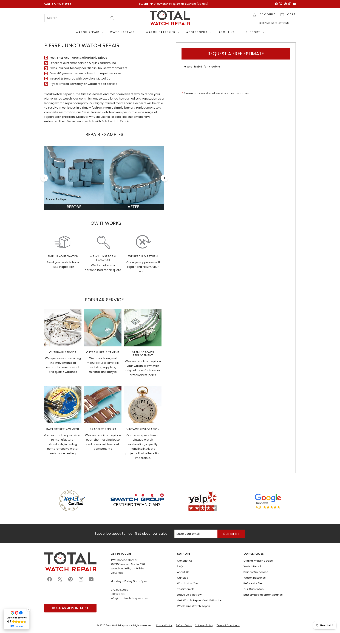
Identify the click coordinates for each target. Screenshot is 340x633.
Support (254, 32)
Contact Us (185, 561)
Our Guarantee (253, 589)
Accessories (197, 32)
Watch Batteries (161, 32)
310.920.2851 (118, 594)
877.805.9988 (119, 590)
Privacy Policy (164, 625)
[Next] (164, 178)
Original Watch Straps (258, 561)
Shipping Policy (204, 625)
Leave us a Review (189, 595)
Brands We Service (255, 572)
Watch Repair (88, 32)
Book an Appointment (70, 608)
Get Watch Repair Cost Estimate (199, 600)
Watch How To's (188, 583)
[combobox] (80, 18)
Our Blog (182, 578)
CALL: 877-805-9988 (57, 3)
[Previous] (44, 178)
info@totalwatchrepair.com (129, 598)
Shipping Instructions (273, 23)
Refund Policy (184, 625)
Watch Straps (123, 32)
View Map (117, 573)
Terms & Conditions (228, 625)
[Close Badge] (28, 610)
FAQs (180, 566)
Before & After (253, 583)
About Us (227, 32)
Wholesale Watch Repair (193, 606)
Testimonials (185, 589)
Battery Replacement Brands (263, 595)
